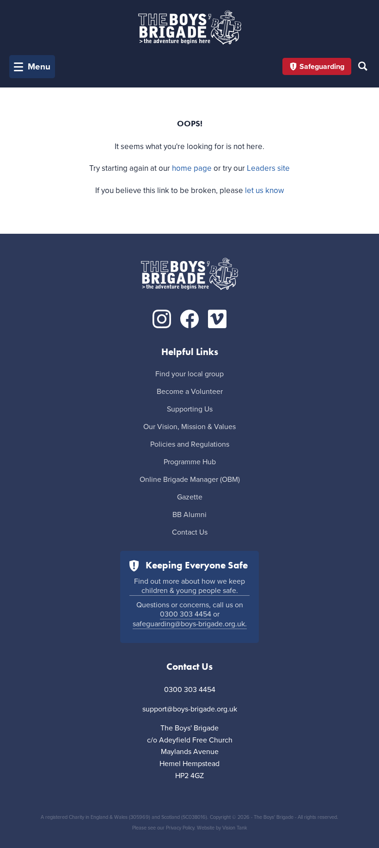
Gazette (189, 497)
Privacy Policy (180, 828)
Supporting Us (190, 409)
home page (192, 168)
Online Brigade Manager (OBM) (190, 479)
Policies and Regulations (189, 444)
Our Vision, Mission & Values (189, 426)
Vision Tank (234, 828)
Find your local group (189, 374)
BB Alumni (189, 514)
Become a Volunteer (190, 391)
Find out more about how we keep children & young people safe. (189, 586)
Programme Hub (190, 462)
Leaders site (268, 168)
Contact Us (190, 532)
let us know (264, 190)
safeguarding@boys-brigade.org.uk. (190, 624)
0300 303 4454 (185, 614)
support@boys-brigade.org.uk (189, 709)
